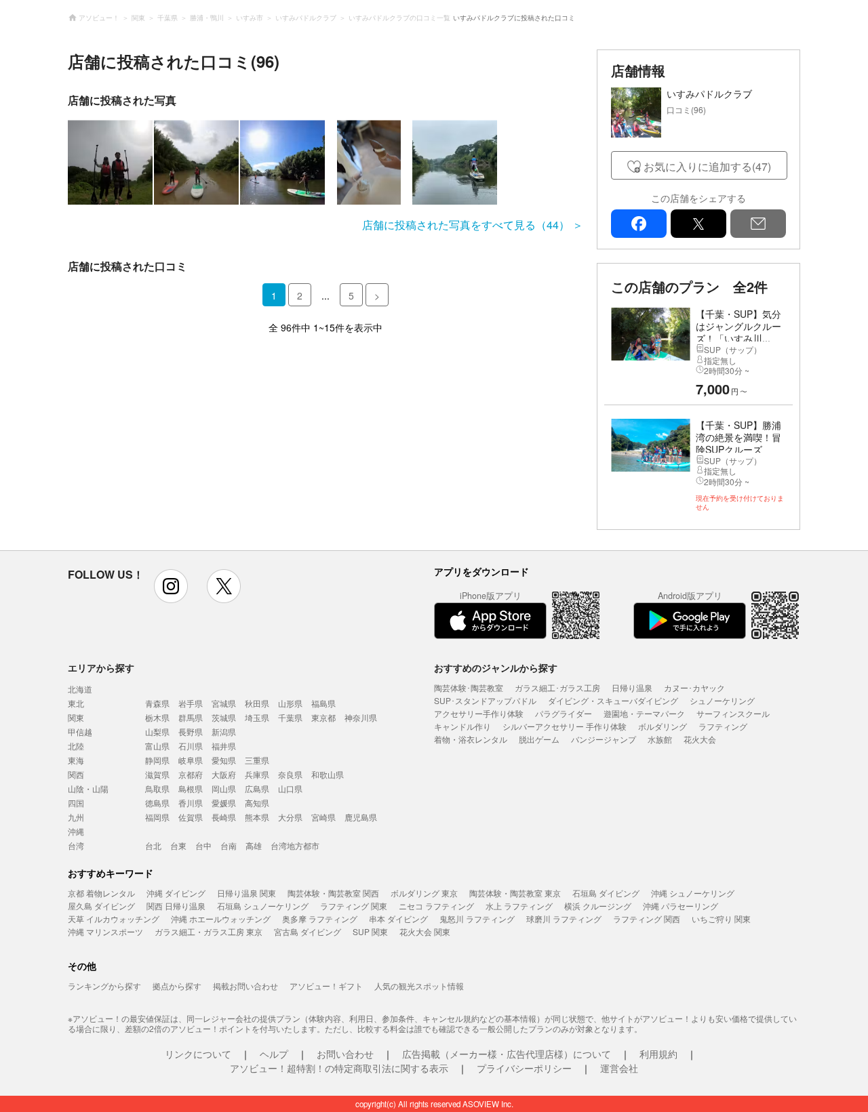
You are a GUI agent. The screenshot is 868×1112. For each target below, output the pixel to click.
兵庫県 (257, 774)
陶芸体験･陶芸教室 (468, 687)
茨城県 (224, 717)
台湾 (76, 845)
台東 (178, 845)
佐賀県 (190, 817)
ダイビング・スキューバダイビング (613, 700)
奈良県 (290, 774)
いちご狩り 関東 (721, 918)
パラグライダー (563, 713)
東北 (76, 703)
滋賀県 (157, 774)
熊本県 (257, 817)
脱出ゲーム (539, 739)
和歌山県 (327, 774)
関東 (76, 717)
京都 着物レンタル (101, 893)
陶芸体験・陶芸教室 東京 (515, 893)
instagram (171, 586)
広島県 (257, 788)
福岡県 (157, 817)
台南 (228, 845)
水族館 (660, 739)
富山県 (157, 745)
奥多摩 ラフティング (319, 918)
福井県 (224, 745)
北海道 (80, 689)
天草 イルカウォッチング (113, 918)
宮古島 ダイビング (307, 931)
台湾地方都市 (295, 845)
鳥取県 (157, 788)
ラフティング (722, 726)
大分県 (290, 817)
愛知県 (224, 760)
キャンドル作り (462, 726)
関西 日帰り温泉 (175, 905)
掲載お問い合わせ (245, 985)
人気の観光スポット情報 (419, 985)
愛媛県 (224, 802)
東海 (76, 760)
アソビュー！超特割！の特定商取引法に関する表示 (339, 1068)
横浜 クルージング (597, 905)
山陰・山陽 (88, 788)
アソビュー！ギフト (326, 985)
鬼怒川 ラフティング (477, 918)
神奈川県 (360, 717)
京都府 (190, 774)
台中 (203, 845)
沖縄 (76, 831)
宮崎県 (323, 817)
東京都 (323, 717)
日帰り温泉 (632, 687)
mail (758, 223)
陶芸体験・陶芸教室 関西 (333, 893)
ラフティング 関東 (353, 905)
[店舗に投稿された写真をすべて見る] (325, 162)
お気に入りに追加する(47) (707, 166)
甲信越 (80, 731)
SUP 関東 (370, 931)
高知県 (257, 802)
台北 (153, 845)
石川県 (190, 745)
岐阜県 (190, 760)
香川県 (190, 802)
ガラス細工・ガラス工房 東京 (208, 931)
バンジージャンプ (603, 739)
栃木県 (157, 717)
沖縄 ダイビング (175, 893)
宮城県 (224, 703)
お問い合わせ (345, 1053)
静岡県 (157, 760)
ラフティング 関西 (646, 918)
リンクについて (198, 1053)
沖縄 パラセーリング (680, 905)
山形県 (290, 703)
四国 (76, 802)
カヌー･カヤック (694, 687)
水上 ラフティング (519, 905)
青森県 (157, 703)
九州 (76, 817)
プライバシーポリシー (524, 1068)
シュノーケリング (722, 700)
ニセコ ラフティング (436, 905)
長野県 (190, 731)
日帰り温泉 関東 (246, 893)
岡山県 (224, 788)
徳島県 (157, 802)
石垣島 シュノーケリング (263, 905)
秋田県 (257, 703)
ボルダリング (662, 726)
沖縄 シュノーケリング (692, 893)
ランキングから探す (104, 985)
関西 (76, 774)
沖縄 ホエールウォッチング (221, 918)
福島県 (323, 703)
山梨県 (157, 731)
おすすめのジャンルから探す (495, 667)
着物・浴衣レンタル (470, 739)
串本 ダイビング (398, 918)
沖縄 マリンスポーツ (105, 931)
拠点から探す (177, 985)
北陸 (76, 745)
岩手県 (190, 703)
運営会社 (619, 1068)
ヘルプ (274, 1053)
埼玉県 (257, 717)
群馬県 (190, 717)
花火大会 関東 (424, 931)
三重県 (257, 760)
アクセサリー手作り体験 (479, 713)
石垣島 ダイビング (605, 893)
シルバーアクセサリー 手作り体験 (564, 726)
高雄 (253, 845)
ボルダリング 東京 (424, 893)
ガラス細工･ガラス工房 (557, 687)
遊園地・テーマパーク (644, 713)
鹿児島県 (360, 817)
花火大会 (700, 739)
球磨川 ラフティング (563, 918)
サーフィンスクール (733, 713)
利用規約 (658, 1053)
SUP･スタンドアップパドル (485, 700)
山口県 (290, 788)
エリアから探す (101, 667)
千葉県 (290, 717)
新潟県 (224, 731)
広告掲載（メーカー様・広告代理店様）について (506, 1053)
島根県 (190, 788)
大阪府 (224, 774)
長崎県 (224, 817)
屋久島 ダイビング (101, 905)
